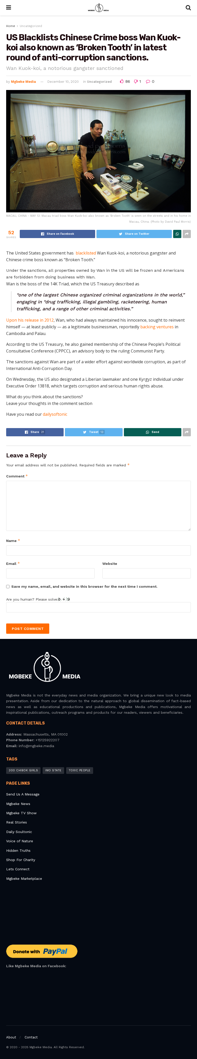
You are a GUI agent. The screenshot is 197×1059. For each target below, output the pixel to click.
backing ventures (157, 327)
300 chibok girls (23, 770)
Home (10, 26)
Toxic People (80, 770)
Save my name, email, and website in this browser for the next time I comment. (84, 586)
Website (109, 564)
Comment (17, 476)
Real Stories (17, 822)
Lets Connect (17, 869)
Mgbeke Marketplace (24, 878)
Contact (31, 1037)
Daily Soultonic (19, 832)
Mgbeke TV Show (21, 813)
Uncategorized (31, 26)
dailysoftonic (55, 414)
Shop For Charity (20, 860)
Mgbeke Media (23, 82)
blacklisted (86, 253)
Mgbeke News (18, 804)
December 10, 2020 (63, 82)
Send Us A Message (23, 794)
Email (13, 563)
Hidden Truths (18, 850)
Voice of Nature (19, 841)
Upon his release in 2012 (30, 320)
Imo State (53, 770)
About (11, 1037)
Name (13, 540)
